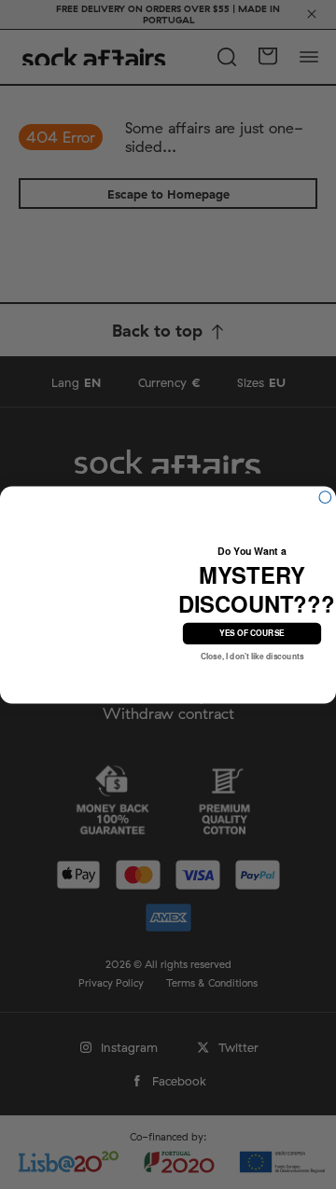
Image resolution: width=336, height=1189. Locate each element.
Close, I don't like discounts (252, 655)
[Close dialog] (325, 497)
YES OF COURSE (252, 632)
